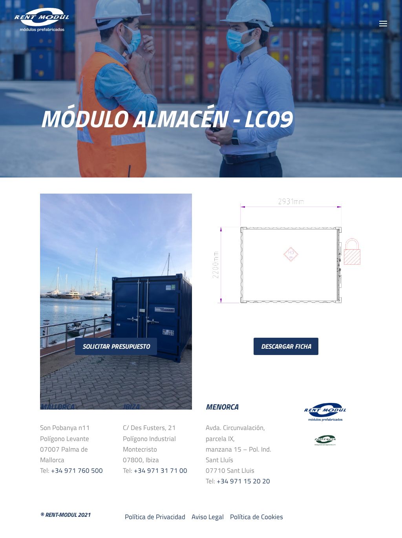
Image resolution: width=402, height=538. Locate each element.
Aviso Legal (208, 517)
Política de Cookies (256, 517)
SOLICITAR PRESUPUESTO (116, 346)
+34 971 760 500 (77, 470)
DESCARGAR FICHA (286, 346)
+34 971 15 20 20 (243, 481)
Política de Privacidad (156, 517)
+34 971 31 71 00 (160, 470)
